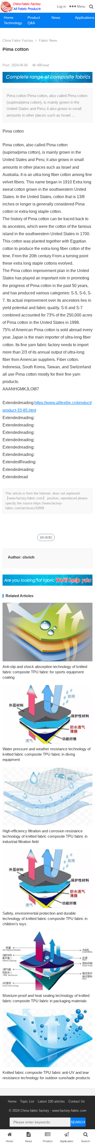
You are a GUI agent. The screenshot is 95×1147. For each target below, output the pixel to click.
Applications (84, 17)
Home (8, 17)
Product (34, 17)
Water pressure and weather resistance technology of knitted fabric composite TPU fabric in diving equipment (46, 754)
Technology (13, 23)
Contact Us (76, 1101)
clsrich (28, 557)
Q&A (31, 23)
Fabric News (48, 40)
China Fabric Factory (18, 40)
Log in (61, 6)
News (55, 17)
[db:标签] (46, 537)
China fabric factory (35, 1110)
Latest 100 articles (51, 1101)
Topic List (27, 1101)
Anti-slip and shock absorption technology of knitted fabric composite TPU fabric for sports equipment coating (45, 671)
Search (78, 1122)
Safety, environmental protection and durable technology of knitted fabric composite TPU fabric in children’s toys (45, 918)
